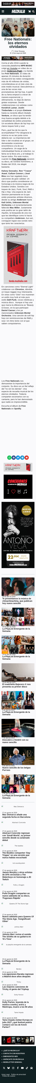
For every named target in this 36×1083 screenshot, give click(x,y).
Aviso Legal (6, 1074)
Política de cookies (8, 1076)
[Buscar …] (33, 11)
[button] (9, 457)
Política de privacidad (18, 1074)
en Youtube (12, 68)
